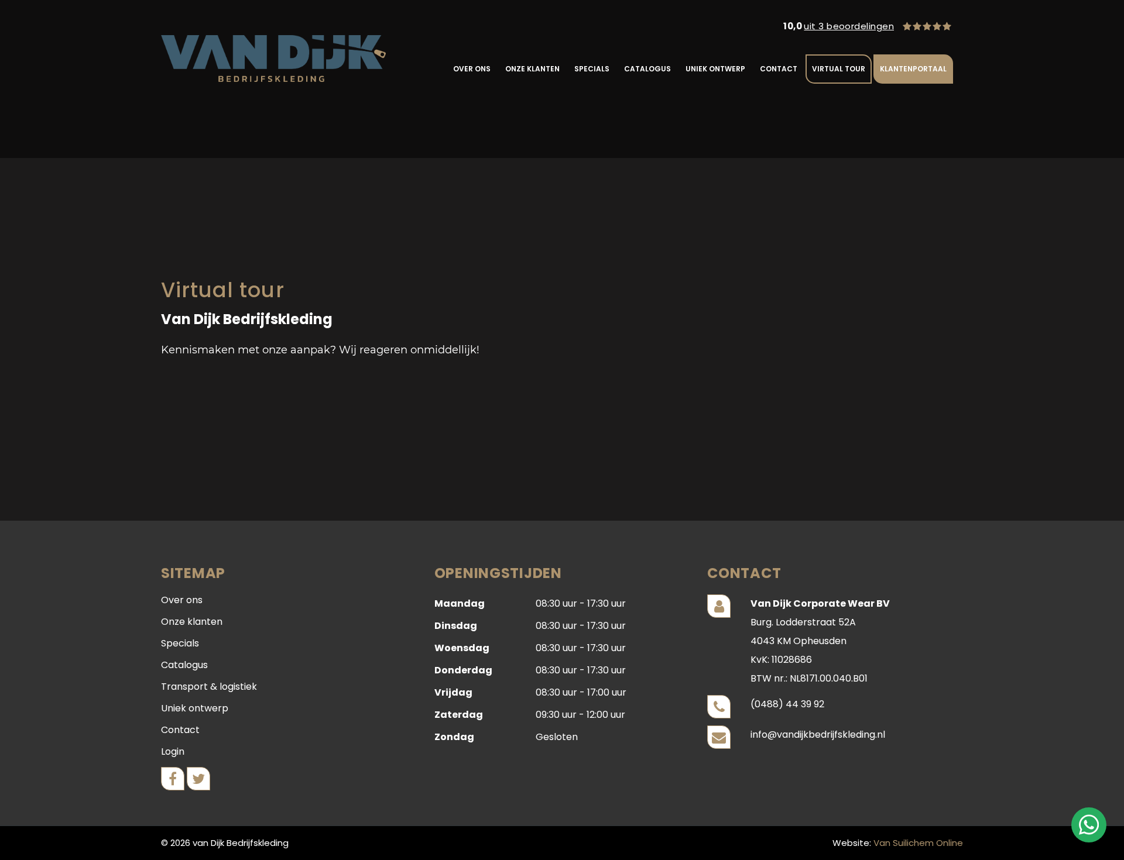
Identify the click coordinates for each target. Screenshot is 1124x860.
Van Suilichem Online (918, 843)
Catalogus (647, 69)
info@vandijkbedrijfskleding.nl (818, 734)
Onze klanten (532, 69)
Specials (591, 69)
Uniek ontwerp (715, 69)
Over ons (472, 69)
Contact (778, 69)
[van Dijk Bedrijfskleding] (273, 58)
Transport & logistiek (209, 686)
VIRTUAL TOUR (838, 69)
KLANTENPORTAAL (913, 69)
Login (172, 751)
